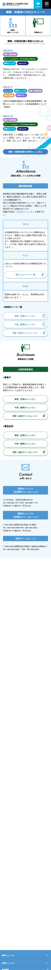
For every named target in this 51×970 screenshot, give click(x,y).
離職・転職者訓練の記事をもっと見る (25, 151)
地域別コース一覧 (25, 211)
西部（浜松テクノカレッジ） (25, 332)
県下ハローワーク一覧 (25, 274)
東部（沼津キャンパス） (25, 315)
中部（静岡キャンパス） (25, 324)
